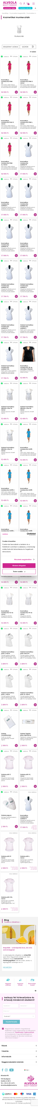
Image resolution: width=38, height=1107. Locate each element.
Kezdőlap (5, 13)
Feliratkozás (11, 1022)
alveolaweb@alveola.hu (9, 1085)
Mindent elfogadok (19, 565)
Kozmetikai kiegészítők (17, 13)
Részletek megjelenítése (23, 559)
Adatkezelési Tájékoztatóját (24, 1032)
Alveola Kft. (5, 1075)
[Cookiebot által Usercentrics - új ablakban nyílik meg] (27, 534)
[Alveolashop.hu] (9, 3)
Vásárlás (5, 1051)
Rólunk (4, 1046)
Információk (6, 1057)
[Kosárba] (16, 92)
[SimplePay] (19, 1095)
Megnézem (7, 967)
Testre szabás (18, 571)
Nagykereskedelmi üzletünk (13, 1062)
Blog (6, 920)
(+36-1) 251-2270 (9, 1083)
